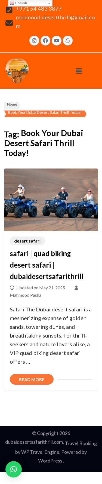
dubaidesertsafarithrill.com (34, 442)
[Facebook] (45, 40)
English (20, 3)
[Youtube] (56, 40)
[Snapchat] (68, 40)
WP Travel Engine (40, 452)
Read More (31, 379)
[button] (78, 70)
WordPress (50, 461)
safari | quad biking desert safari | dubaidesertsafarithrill (46, 264)
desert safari (27, 240)
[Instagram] (34, 40)
